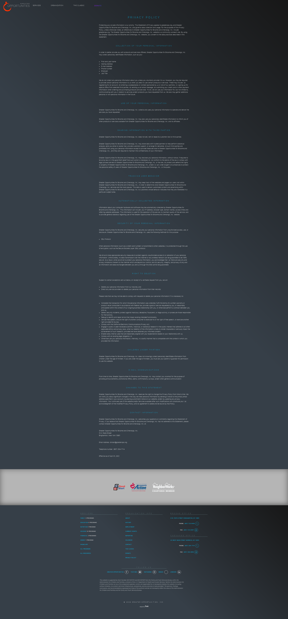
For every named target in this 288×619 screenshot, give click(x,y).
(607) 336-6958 (189, 552)
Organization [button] (57, 5)
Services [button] (37, 5)
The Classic (78, 5)
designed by (142, 606)
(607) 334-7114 (190, 545)
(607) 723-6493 (189, 523)
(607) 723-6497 (189, 530)
